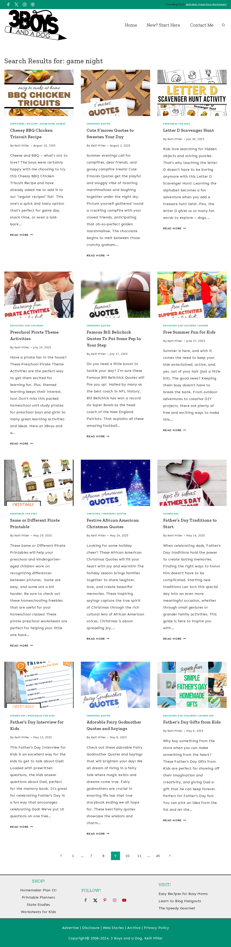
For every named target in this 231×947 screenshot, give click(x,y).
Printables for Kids (176, 124)
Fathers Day (171, 513)
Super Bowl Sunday (53, 124)
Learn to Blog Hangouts (180, 901)
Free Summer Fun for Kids (189, 332)
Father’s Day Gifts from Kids (192, 722)
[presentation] (39, 93)
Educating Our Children (26, 325)
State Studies (38, 904)
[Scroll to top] (222, 932)
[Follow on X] (95, 900)
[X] (16, 4)
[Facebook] (8, 4)
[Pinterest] (33, 4)
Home (131, 25)
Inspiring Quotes (98, 124)
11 (139, 856)
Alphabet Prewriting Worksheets (206, 4)
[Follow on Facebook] (85, 900)
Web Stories (113, 927)
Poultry (32, 124)
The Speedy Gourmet (177, 908)
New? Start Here (163, 25)
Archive (134, 927)
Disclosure (91, 927)
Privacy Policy (156, 927)
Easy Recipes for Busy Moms (183, 894)
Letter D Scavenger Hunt (188, 130)
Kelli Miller (22, 145)
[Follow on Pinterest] (105, 900)
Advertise (70, 927)
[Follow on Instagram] (114, 900)
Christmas (93, 513)
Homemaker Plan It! (38, 890)
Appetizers (17, 124)
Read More (21, 235)
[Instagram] (24, 4)
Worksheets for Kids (38, 912)
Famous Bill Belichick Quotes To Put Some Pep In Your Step (114, 338)
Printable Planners (38, 897)
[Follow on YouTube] (124, 900)
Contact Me (201, 25)
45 (158, 856)
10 (127, 856)
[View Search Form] (223, 25)
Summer (203, 325)
